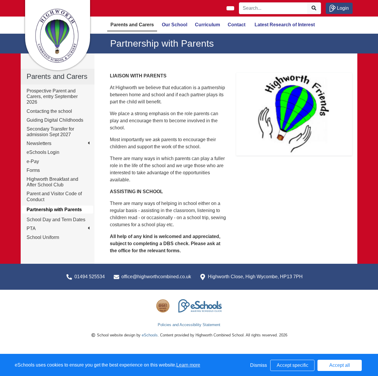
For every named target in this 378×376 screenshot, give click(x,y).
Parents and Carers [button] (132, 24)
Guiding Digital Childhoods (55, 120)
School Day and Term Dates (56, 219)
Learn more (188, 364)
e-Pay (33, 161)
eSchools (150, 335)
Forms (33, 170)
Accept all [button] (339, 365)
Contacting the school (49, 111)
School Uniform (43, 237)
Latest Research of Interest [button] (285, 24)
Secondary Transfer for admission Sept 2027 (50, 131)
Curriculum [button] (207, 24)
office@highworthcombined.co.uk (156, 276)
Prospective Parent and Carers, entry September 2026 (52, 96)
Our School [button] (174, 24)
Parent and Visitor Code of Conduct (54, 196)
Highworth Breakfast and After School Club (52, 182)
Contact (236, 24)
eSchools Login (43, 152)
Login (342, 8)
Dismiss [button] (258, 365)
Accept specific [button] (292, 365)
